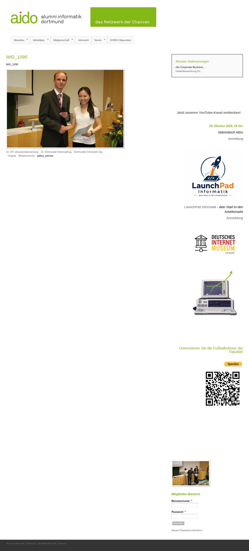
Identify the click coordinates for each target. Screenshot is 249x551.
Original (12, 156)
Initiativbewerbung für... (189, 71)
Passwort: (179, 511)
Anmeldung (235, 139)
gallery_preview (45, 156)
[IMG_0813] (191, 486)
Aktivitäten (37, 40)
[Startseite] (81, 25)
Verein (97, 40)
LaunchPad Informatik (200, 207)
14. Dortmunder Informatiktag (56, 152)
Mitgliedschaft (60, 40)
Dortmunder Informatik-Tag (88, 152)
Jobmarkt (83, 40)
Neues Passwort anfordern (187, 530)
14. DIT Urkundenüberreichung (22, 152)
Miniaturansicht (26, 156)
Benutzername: (182, 500)
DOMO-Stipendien (120, 40)
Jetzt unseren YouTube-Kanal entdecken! (209, 112)
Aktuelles (17, 40)
